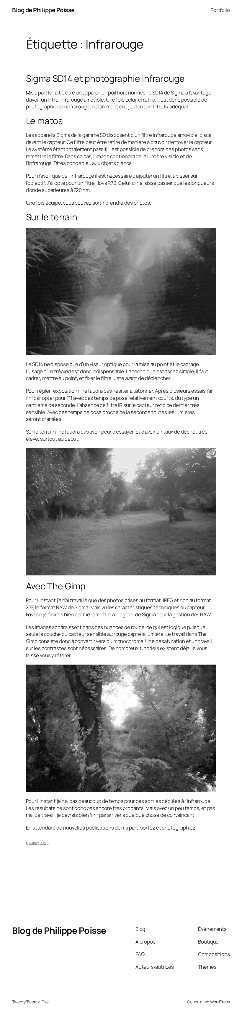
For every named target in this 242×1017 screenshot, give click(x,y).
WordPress (220, 1002)
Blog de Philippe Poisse (43, 10)
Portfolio (220, 10)
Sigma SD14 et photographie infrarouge (105, 78)
